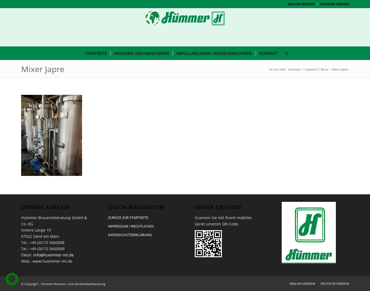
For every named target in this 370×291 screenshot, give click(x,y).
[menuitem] (301, 4)
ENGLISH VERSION (301, 4)
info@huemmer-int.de (53, 254)
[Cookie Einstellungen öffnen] (11, 284)
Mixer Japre (42, 69)
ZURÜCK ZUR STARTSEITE (128, 217)
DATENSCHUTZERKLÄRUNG (130, 234)
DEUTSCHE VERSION (334, 4)
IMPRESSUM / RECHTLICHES (131, 226)
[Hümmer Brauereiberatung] (185, 27)
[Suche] (284, 53)
